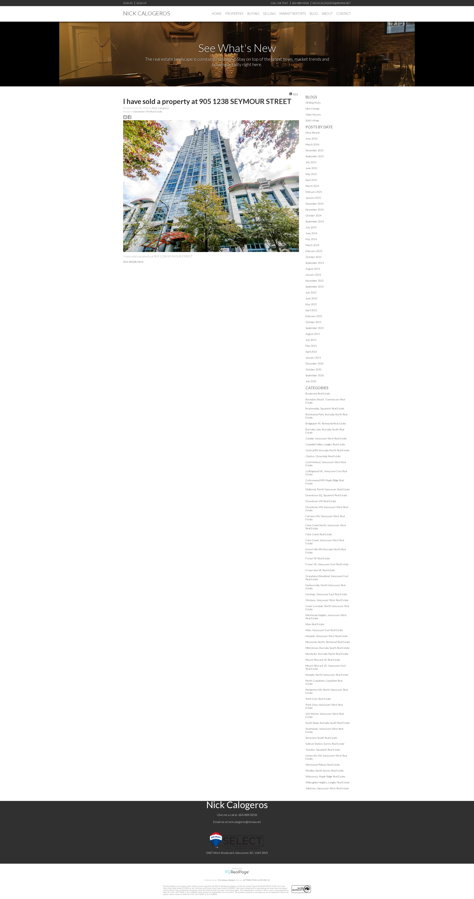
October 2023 (313, 256)
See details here (133, 261)
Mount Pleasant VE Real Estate (323, 659)
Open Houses (313, 114)
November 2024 (315, 209)
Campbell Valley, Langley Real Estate (325, 444)
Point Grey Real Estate (318, 698)
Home (216, 14)
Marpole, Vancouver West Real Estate (327, 636)
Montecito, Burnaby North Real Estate (327, 653)
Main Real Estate (315, 624)
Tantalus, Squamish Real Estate (323, 749)
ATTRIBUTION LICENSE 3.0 (256, 880)
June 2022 (311, 298)
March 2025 (312, 185)
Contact (343, 14)
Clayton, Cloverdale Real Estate (323, 456)
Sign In (128, 3)
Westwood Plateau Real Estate (323, 764)
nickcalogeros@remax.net (244, 822)
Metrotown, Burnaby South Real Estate (327, 647)
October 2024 (313, 215)
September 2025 (315, 156)
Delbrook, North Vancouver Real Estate (328, 489)
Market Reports (292, 14)
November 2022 (315, 280)
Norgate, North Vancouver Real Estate (327, 674)
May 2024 (311, 239)
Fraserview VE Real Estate (320, 570)
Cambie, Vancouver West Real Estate (326, 438)
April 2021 (311, 351)
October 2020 (313, 369)
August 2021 (313, 333)
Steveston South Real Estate (321, 737)
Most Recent (313, 132)
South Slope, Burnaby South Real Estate (328, 722)
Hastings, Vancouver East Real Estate (326, 594)
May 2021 (311, 345)
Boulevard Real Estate (318, 393)
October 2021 (313, 322)
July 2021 (311, 339)
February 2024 (314, 251)
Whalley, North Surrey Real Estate (325, 770)
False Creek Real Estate (319, 534)
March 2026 (312, 144)
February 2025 (314, 191)
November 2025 (315, 150)
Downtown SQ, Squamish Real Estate (326, 495)
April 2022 (311, 310)
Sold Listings (312, 120)
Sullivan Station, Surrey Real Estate (325, 743)
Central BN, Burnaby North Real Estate (327, 450)
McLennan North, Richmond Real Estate (328, 641)
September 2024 (315, 221)
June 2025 (311, 168)
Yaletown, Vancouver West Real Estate (327, 788)
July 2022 (311, 292)
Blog (314, 14)
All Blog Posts (313, 102)
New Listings (313, 108)
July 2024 (311, 227)
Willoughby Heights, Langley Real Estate (328, 782)
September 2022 (315, 286)
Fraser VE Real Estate (318, 558)
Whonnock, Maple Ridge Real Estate (325, 776)
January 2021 (313, 357)
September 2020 (315, 375)
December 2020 (314, 363)
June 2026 (311, 138)
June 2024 (311, 233)
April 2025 (311, 180)
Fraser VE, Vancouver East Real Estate (327, 564)
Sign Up (141, 3)
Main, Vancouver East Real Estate (324, 630)
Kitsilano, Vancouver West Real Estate (327, 600)
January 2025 (313, 197)
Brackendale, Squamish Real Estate (325, 408)
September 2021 (315, 328)
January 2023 (313, 274)
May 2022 (311, 304)
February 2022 (314, 316)
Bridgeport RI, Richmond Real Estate (326, 423)
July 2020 (311, 381)
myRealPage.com (237, 872)
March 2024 (312, 245)
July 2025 (311, 162)
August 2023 (313, 268)
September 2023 (315, 262)
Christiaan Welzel (226, 880)
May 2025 (311, 174)
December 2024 (314, 203)
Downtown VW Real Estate (147, 111)
